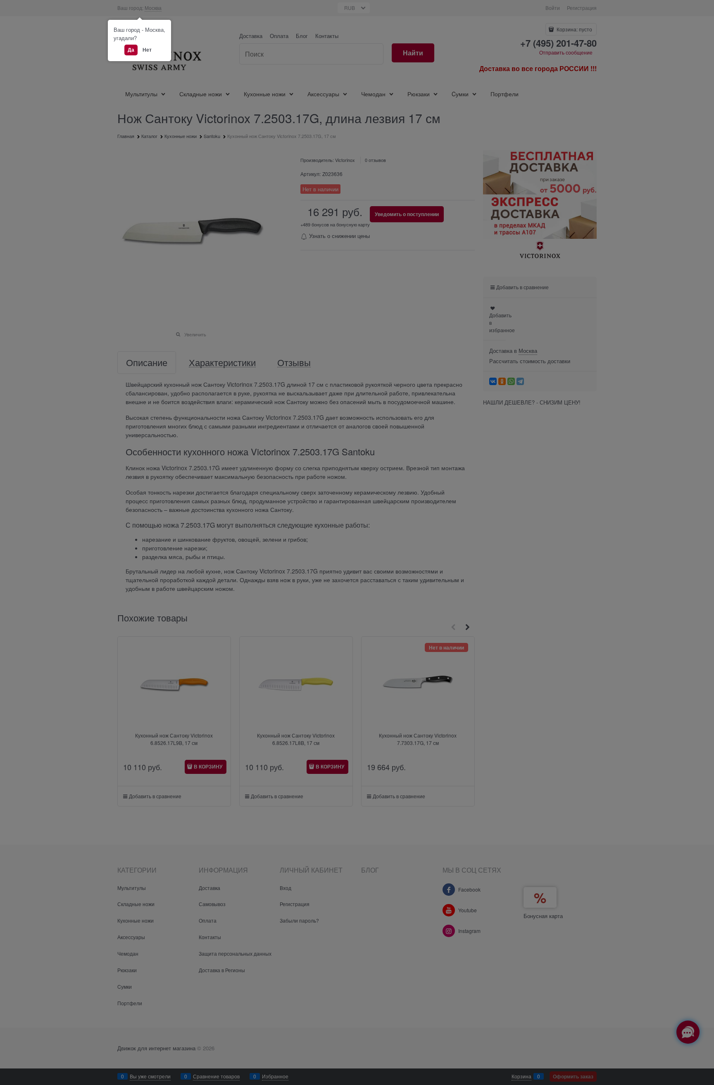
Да (131, 49)
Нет (147, 49)
